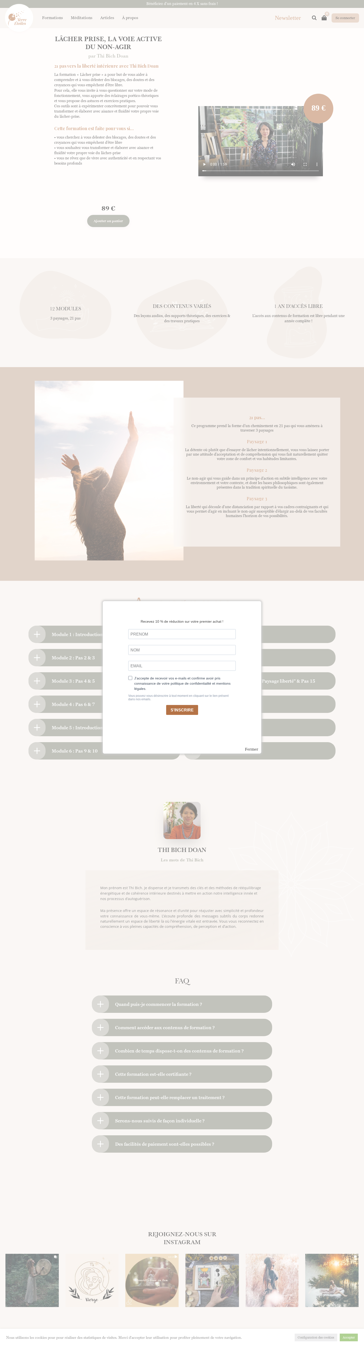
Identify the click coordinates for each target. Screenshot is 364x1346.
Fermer (251, 749)
